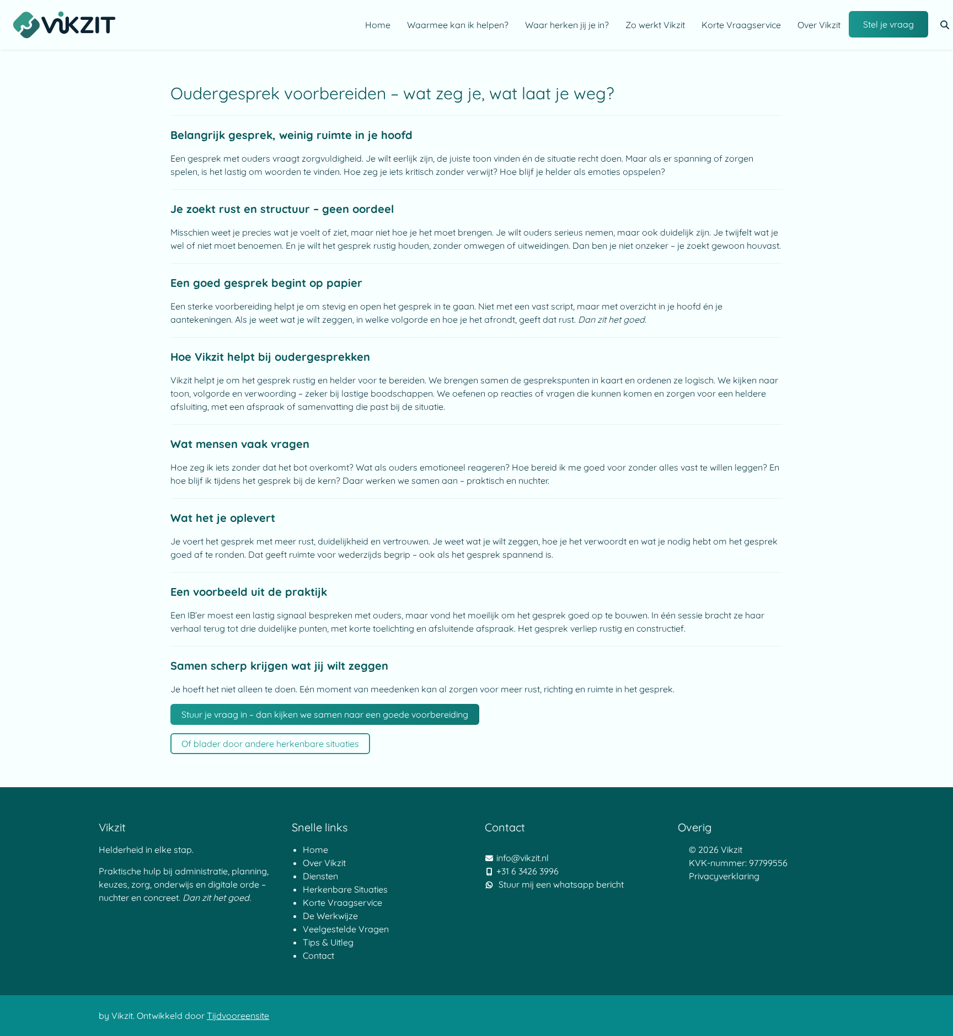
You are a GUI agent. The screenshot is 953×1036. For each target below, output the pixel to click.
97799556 (768, 862)
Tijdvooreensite (238, 1015)
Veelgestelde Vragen (346, 928)
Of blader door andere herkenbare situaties (270, 743)
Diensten (321, 876)
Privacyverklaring (724, 876)
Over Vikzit (818, 24)
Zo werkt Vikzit (655, 24)
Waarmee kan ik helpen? (457, 24)
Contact (318, 955)
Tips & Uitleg (328, 942)
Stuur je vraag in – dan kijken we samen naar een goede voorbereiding (324, 714)
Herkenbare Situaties (345, 889)
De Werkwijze (331, 915)
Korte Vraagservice (741, 24)
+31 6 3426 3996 (527, 871)
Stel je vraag (888, 24)
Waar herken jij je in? (567, 24)
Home (377, 24)
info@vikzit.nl (522, 857)
